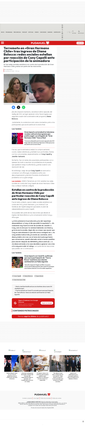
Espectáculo (39, 276)
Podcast (24, 32)
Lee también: (16, 181)
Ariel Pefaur (9, 69)
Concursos (43, 32)
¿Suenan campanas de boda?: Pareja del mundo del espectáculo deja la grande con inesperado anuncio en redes (27, 377)
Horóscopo (57, 32)
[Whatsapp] (63, 39)
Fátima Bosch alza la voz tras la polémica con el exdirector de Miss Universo (11, 376)
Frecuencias (17, 32)
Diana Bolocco (28, 276)
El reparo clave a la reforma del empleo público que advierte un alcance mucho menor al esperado (42, 376)
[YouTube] (63, 33)
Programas (9, 32)
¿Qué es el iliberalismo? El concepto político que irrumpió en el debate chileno (73, 376)
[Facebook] (63, 27)
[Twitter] (19, 107)
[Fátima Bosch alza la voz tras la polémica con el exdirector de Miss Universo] (12, 363)
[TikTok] (63, 31)
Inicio (2, 32)
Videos (37, 32)
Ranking (50, 32)
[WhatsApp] (24, 107)
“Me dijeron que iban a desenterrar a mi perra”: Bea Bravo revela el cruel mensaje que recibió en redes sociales (57, 377)
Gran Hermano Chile (19, 280)
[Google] (63, 25)
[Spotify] (63, 37)
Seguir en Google (47, 303)
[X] (63, 29)
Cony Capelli (17, 276)
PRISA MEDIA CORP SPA (34, 402)
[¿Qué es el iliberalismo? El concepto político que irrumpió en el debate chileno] (73, 363)
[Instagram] (63, 35)
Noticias (30, 32)
